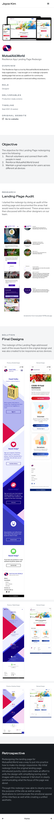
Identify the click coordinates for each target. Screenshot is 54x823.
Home (27, 818)
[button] (48, 3)
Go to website (11, 119)
